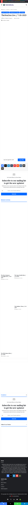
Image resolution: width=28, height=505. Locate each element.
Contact (2, 486)
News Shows (3, 482)
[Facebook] (2, 165)
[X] (5, 165)
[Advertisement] (14, 98)
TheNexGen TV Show (14, 12)
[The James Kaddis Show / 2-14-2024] (21, 238)
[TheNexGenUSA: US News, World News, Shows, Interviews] (8, 5)
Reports (10, 18)
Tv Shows (8, 9)
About (2, 484)
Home (3, 9)
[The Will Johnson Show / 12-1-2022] (7, 316)
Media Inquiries (4, 488)
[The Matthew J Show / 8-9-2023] (21, 293)
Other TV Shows (13, 9)
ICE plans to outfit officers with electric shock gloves (14, 1)
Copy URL (21, 159)
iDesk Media (16, 496)
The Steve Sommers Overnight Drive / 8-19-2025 (6, 276)
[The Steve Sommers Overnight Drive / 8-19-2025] (7, 238)
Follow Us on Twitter (6, 424)
